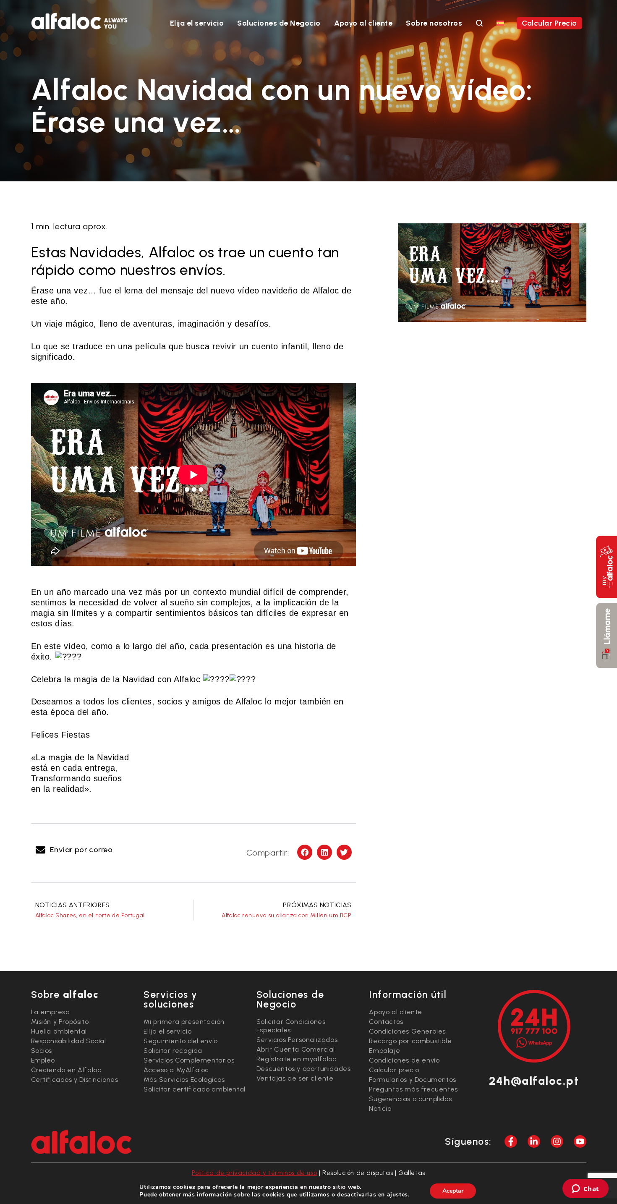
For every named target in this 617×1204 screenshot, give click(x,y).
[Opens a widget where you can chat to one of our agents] (585, 1189)
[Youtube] (580, 1141)
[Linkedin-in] (534, 1141)
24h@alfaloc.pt (534, 1081)
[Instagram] (557, 1141)
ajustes (397, 1195)
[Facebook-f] (511, 1141)
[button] (75, 849)
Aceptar (452, 1191)
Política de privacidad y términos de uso (254, 1173)
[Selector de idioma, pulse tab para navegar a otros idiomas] (500, 22)
